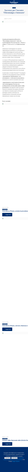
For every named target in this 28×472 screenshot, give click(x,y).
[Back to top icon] (14, 449)
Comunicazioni (10, 459)
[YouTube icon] (13, 463)
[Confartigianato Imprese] (14, 2)
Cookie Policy (14, 457)
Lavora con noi (18, 459)
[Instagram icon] (15, 463)
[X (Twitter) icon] (11, 463)
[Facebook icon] (10, 463)
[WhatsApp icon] (8, 463)
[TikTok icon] (18, 463)
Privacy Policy (7, 457)
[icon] (17, 463)
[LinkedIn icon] (14, 463)
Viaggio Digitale (16, 461)
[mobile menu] (26, 2)
